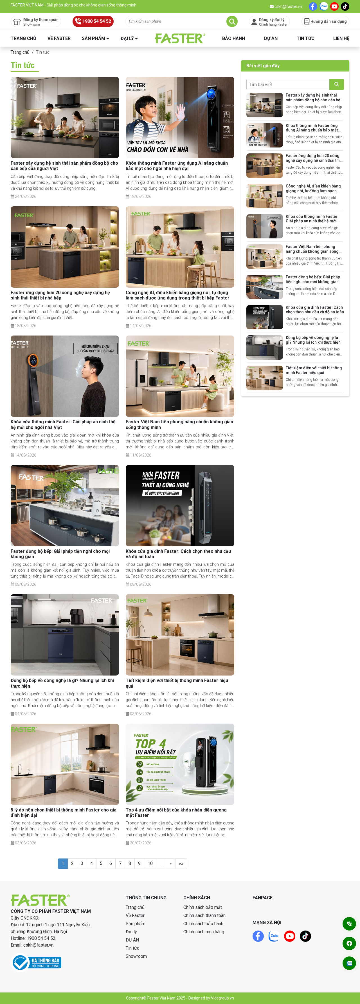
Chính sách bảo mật (202, 907)
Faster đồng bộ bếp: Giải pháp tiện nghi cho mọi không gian (313, 279)
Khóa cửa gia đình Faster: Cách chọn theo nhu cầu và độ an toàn (315, 309)
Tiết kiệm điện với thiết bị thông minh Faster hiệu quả (314, 370)
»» (181, 863)
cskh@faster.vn (288, 6)
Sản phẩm (93, 38)
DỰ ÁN (271, 38)
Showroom (136, 956)
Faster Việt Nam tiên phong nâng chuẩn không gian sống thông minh (312, 251)
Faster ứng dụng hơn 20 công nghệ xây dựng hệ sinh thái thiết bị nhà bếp (60, 295)
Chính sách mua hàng (203, 931)
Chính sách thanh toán (204, 915)
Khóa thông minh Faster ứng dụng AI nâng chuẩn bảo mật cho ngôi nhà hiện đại (177, 165)
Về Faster (59, 38)
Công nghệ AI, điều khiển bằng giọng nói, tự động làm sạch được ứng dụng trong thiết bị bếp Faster (178, 295)
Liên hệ (341, 38)
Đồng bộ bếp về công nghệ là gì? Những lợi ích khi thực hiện (313, 340)
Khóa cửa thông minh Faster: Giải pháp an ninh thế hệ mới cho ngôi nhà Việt (312, 221)
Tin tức (305, 38)
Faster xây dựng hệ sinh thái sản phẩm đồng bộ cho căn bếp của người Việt (314, 100)
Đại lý (127, 38)
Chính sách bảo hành (203, 923)
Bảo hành (233, 38)
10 (150, 863)
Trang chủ (23, 38)
